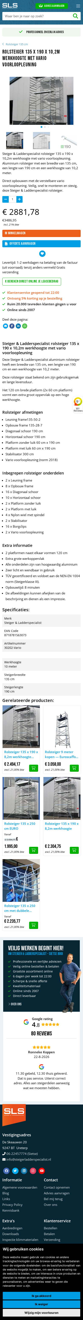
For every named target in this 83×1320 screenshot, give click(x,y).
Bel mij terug (53, 1199)
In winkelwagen (15, 233)
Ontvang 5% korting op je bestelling (34, 298)
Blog (5, 1193)
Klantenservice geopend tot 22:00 (33, 292)
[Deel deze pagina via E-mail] (5, 325)
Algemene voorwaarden (19, 1187)
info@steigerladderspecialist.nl (28, 1159)
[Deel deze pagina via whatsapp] (24, 325)
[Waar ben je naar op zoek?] (76, 16)
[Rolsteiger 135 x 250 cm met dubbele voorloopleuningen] (21, 880)
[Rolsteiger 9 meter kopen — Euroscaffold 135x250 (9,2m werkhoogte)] (61, 726)
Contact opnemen (57, 1187)
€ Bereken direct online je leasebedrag (32, 281)
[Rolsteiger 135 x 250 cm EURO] (21, 798)
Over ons (15, 1004)
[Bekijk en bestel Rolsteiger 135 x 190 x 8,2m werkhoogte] (74, 850)
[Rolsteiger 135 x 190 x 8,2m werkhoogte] (61, 798)
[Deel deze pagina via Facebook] (12, 325)
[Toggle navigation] (78, 6)
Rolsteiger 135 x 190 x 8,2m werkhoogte (62, 826)
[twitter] (15, 1165)
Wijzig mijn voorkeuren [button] (41, 1312)
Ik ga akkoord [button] (41, 1296)
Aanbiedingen (12, 1228)
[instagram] (33, 1165)
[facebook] (6, 1165)
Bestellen (50, 1228)
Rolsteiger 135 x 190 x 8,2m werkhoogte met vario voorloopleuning (21, 754)
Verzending (52, 1239)
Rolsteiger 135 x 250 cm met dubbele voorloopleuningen (19, 908)
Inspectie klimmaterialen (20, 1239)
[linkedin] (24, 1165)
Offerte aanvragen (23, 244)
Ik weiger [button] (41, 1304)
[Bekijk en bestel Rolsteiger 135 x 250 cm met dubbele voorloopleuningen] (33, 925)
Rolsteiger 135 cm (17, 44)
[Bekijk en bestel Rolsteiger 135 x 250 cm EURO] (33, 850)
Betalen (49, 1234)
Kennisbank (10, 1210)
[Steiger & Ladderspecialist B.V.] (10, 6)
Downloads (10, 1234)
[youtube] (42, 1165)
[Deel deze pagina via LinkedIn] (18, 325)
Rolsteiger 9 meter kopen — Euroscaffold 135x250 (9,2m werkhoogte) (62, 754)
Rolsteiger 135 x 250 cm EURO (19, 826)
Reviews (44, 1034)
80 (33, 1033)
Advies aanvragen (54, 6)
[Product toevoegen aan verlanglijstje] (42, 253)
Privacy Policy (12, 1204)
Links (6, 1199)
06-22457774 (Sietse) (22, 1153)
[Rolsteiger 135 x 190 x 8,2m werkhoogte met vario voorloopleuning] (21, 726)
